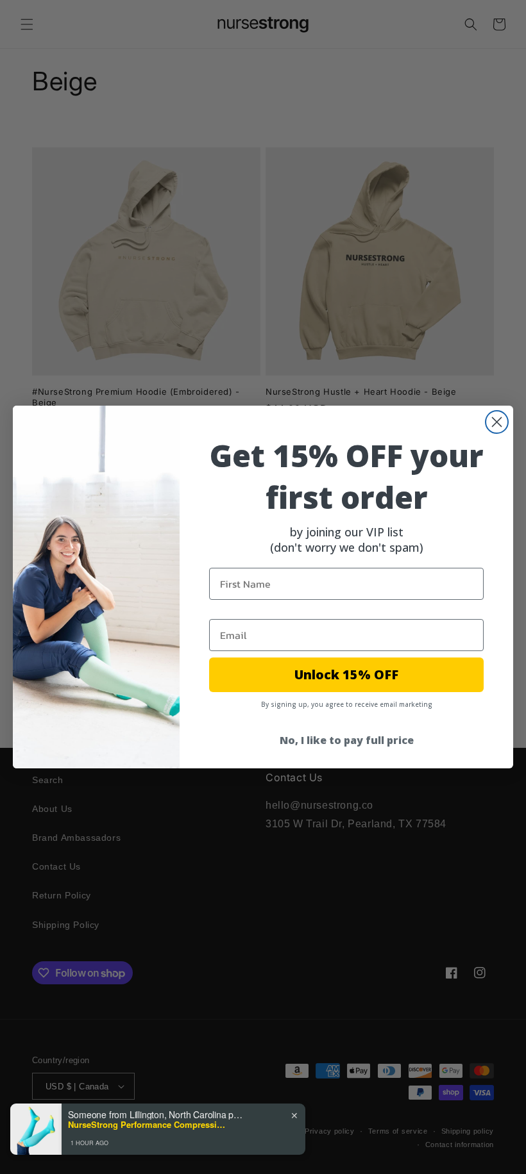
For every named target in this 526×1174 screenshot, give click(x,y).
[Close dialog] (497, 422)
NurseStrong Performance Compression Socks (148, 1125)
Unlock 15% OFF (346, 674)
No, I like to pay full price (347, 740)
